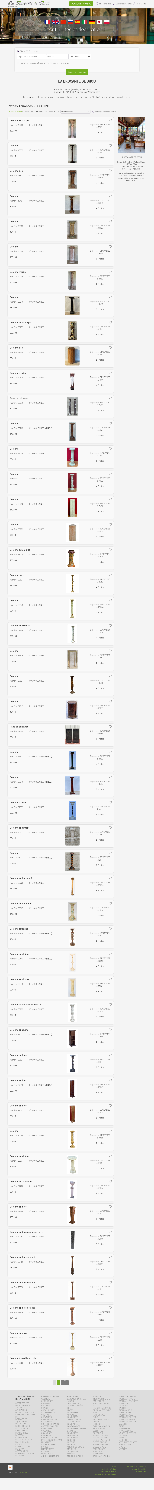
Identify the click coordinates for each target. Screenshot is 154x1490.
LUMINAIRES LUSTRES (72, 1439)
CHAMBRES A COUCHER (47, 1404)
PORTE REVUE (99, 1415)
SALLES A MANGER (101, 1426)
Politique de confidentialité (136, 1467)
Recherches (33, 51)
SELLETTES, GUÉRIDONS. (98, 1432)
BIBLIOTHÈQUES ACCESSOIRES (22, 1427)
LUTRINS (71, 1442)
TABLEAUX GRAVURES (128, 1401)
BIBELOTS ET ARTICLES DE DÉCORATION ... (22, 1421)
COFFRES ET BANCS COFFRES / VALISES (50, 1425)
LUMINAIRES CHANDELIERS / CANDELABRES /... (75, 1419)
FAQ (114, 1467)
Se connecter (141, 4)
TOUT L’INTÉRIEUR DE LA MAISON (24, 1397)
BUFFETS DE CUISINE (24, 1440)
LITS (69, 1408)
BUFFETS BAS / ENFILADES (22, 1443)
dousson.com (22, 1472)
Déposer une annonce (81, 4)
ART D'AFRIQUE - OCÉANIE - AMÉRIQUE (24, 1411)
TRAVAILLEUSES (126, 1431)
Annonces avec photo (61, 63)
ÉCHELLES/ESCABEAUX (51, 1440)
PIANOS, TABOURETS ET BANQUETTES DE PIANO (102, 1410)
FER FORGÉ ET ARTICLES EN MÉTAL (50, 1455)
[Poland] (106, 23)
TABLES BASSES (126, 1415)
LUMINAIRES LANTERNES (72, 1434)
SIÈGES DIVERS (99, 1447)
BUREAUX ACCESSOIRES (21, 1450)
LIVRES (70, 1410)
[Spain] (77, 23)
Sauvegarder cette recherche (107, 112)
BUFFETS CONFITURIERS (22, 1436)
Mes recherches (105, 4)
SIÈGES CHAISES (100, 1438)
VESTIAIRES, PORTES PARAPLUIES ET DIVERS (128, 1444)
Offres (22, 51)
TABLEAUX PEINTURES (124, 1404)
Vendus (52, 112)
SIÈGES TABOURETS (102, 1444)
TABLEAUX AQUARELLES (99, 1452)
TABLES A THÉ (125, 1412)
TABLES (122, 1408)
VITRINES (123, 1449)
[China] (63, 23)
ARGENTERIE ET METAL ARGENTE (22, 1404)
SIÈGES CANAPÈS (100, 1435)
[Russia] (70, 23)
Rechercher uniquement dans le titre (34, 63)
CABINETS (45, 1399)
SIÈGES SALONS (100, 1442)
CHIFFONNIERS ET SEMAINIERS (49, 1420)
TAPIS (121, 1426)
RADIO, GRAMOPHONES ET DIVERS (101, 1419)
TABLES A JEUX (125, 1410)
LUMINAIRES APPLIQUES (72, 1413)
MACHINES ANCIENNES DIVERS (75, 1445)
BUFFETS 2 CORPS (23, 1446)
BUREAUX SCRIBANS (50, 1396)
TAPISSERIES (124, 1428)
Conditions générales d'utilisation (103, 1475)
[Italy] (84, 23)
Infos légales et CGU (108, 1472)
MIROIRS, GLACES (75, 1456)
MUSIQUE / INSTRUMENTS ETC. (102, 1397)
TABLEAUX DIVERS (127, 1399)
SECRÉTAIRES (99, 1428)
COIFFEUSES (46, 1428)
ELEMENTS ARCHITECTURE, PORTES (48, 1444)
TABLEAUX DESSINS (127, 1396)
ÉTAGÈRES (46, 1451)
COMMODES (46, 1433)
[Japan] (99, 23)
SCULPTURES (99, 1449)
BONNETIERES (21, 1433)
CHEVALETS (46, 1417)
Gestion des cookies (139, 1469)
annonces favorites (124, 4)
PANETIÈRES (98, 1401)
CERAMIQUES (47, 1401)
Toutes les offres (15, 112)
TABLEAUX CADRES (101, 1456)
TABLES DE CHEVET (127, 1417)
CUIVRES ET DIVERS (50, 1438)
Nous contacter (140, 1472)
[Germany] (92, 23)
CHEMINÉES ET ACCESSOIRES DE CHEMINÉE (49, 1412)
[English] (55, 23)
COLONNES (46, 1431)
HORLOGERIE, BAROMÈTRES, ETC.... (76, 1397)
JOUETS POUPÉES (75, 1406)
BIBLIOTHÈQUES (22, 1430)
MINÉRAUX (72, 1454)
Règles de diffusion (109, 1469)
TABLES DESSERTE (127, 1419)
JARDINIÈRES (73, 1403)
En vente (39, 112)
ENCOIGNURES (47, 1449)
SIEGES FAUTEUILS (101, 1440)
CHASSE (44, 1408)
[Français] (47, 23)
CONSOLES (46, 1435)
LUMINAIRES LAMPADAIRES (73, 1425)
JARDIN (70, 1401)
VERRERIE (123, 1440)
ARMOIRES (20, 1408)
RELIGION (97, 1424)
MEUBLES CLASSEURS (72, 1450)
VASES (122, 1438)
